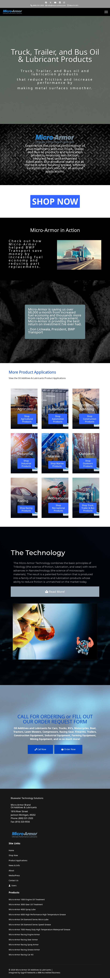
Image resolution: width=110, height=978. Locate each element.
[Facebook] (46, 2)
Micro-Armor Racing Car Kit (21, 954)
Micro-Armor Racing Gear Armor (23, 939)
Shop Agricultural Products (27, 419)
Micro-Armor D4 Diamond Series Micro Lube (28, 919)
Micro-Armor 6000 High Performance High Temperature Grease (37, 914)
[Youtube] (55, 2)
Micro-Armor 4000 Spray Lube (22, 909)
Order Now (70, 749)
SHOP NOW (55, 201)
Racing (22, 500)
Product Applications (18, 860)
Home (11, 850)
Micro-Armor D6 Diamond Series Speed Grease (30, 924)
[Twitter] (51, 2)
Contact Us (13, 880)
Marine (54, 456)
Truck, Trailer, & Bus (86, 493)
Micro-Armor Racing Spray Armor (24, 944)
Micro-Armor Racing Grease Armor (24, 949)
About (11, 870)
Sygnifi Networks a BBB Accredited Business (40, 972)
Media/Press (14, 875)
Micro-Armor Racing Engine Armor (24, 934)
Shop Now (13, 855)
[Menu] (106, 12)
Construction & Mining (89, 407)
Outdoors (87, 453)
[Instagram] (64, 2)
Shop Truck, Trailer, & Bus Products (87, 508)
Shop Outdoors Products (88, 463)
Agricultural (26, 409)
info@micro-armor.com (56, 5)
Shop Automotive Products (58, 419)
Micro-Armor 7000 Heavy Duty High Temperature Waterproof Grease (39, 929)
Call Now (41, 749)
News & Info (14, 865)
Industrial (25, 453)
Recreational (58, 498)
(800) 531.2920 (38, 5)
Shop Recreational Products (58, 508)
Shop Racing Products (26, 509)
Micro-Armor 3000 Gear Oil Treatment (26, 904)
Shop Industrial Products (26, 463)
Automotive (57, 409)
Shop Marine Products (57, 465)
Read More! (56, 592)
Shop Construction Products (89, 419)
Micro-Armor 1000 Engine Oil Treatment (27, 899)
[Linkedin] (60, 2)
